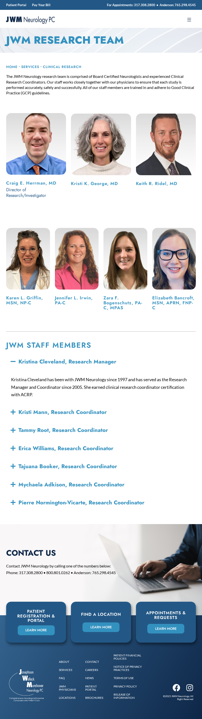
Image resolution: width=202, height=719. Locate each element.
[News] (89, 678)
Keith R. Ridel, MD (156, 183)
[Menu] (188, 19)
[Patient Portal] (95, 688)
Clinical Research (62, 66)
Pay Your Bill (41, 5)
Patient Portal (16, 5)
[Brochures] (94, 697)
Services (30, 66)
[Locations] (67, 697)
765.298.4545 (185, 5)
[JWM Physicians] (68, 688)
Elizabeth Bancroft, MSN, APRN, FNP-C (173, 303)
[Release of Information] (132, 696)
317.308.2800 (144, 5)
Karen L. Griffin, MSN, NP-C (24, 300)
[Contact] (92, 661)
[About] (64, 661)
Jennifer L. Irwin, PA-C (74, 300)
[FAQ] (62, 678)
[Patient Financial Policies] (132, 657)
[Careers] (91, 669)
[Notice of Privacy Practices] (132, 668)
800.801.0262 (58, 572)
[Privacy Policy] (125, 686)
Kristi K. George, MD (94, 183)
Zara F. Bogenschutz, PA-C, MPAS (122, 303)
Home (11, 66)
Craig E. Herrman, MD (31, 183)
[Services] (65, 669)
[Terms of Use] (124, 678)
